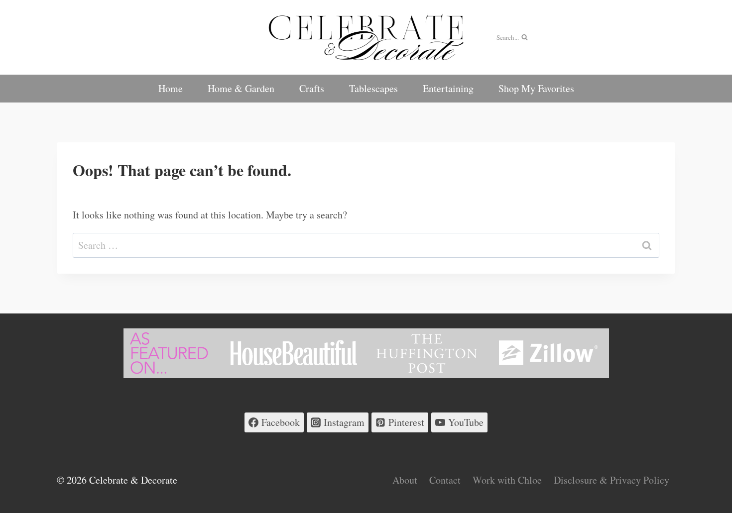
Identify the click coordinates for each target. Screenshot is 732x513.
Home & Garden (241, 88)
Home (170, 88)
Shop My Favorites (536, 88)
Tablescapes (373, 88)
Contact (445, 480)
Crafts (311, 88)
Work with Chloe (507, 480)
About (404, 480)
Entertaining (448, 88)
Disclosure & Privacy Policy (611, 480)
